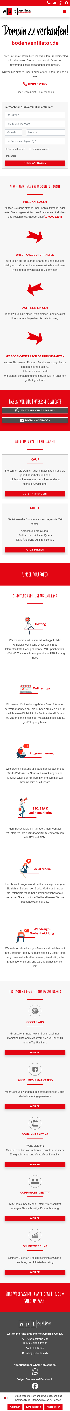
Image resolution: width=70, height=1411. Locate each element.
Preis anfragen (35, 163)
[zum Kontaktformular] (54, 3)
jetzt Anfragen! (35, 493)
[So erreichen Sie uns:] (48, 3)
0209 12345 (37, 84)
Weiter (35, 1052)
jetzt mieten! (35, 549)
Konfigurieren (33, 1406)
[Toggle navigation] (64, 11)
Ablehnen (15, 1406)
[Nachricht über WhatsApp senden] (60, 3)
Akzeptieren (53, 1406)
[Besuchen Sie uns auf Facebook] (66, 3)
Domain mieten (40, 149)
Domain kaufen (16, 149)
